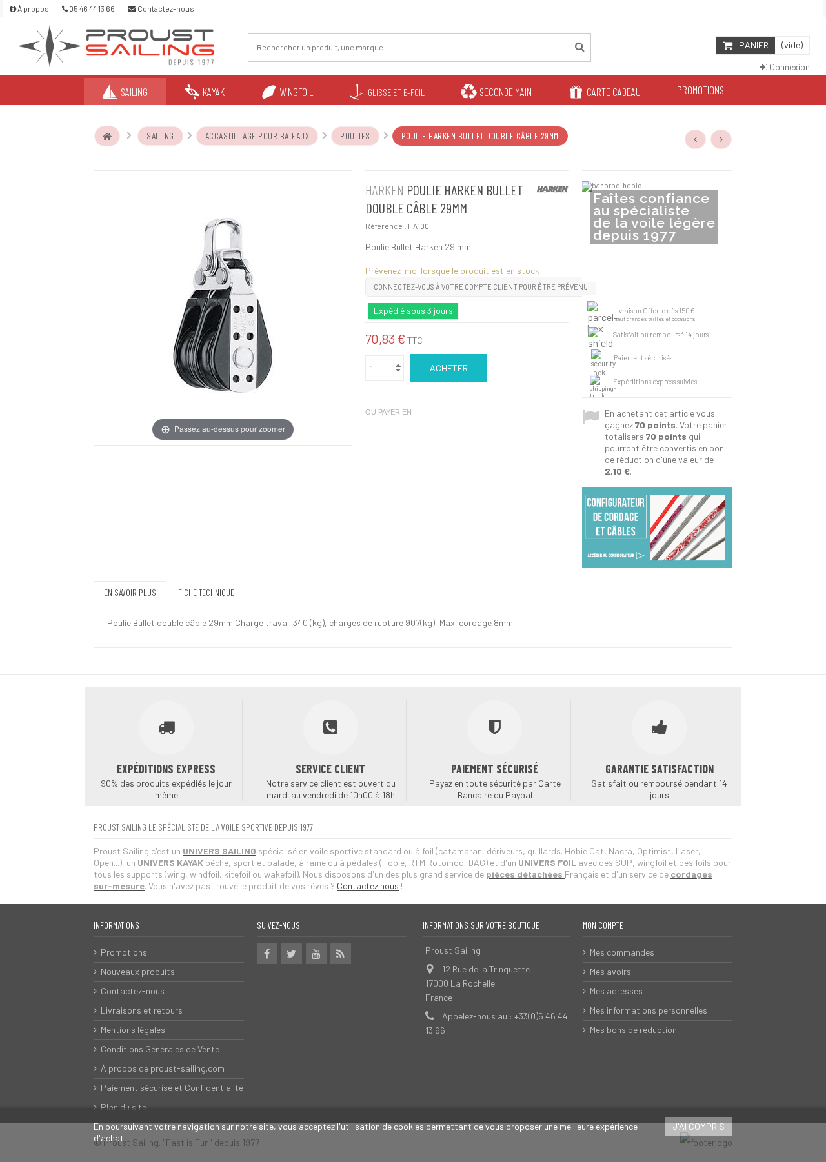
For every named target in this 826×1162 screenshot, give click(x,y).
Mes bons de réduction (633, 1029)
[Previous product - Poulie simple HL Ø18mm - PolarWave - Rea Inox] (696, 139)
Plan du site (123, 1106)
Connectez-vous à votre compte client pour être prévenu (481, 286)
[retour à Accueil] (107, 136)
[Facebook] (267, 953)
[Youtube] (316, 953)
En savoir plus (130, 592)
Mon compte (603, 925)
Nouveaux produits (138, 971)
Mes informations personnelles (648, 1010)
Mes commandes (622, 952)
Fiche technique (206, 592)
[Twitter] (291, 953)
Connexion (788, 66)
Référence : (386, 225)
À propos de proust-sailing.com (163, 1068)
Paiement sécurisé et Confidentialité (172, 1087)
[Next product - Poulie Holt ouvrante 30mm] (721, 139)
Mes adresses (616, 990)
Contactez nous (368, 885)
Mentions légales (133, 1029)
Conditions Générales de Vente (160, 1048)
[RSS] (340, 953)
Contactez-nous (133, 990)
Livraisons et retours (142, 1010)
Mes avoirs (610, 971)
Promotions (124, 952)
